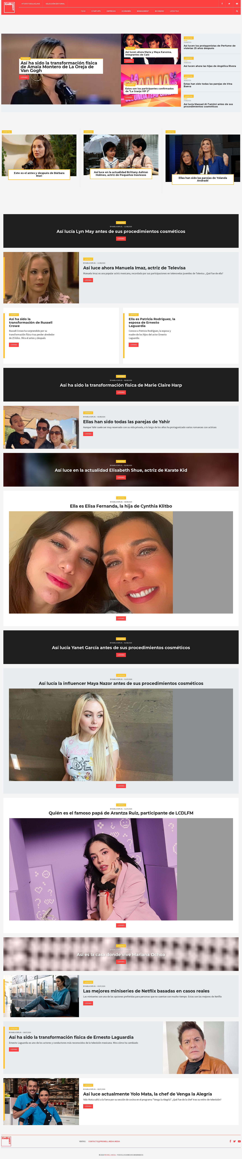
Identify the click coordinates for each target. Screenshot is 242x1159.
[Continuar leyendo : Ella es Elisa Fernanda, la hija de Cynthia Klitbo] (121, 562)
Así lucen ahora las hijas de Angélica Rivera (210, 64)
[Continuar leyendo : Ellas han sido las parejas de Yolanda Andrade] (203, 158)
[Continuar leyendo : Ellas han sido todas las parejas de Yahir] (41, 427)
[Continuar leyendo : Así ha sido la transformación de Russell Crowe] (91, 336)
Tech (83, 11)
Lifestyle (174, 11)
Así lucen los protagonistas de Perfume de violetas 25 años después (210, 46)
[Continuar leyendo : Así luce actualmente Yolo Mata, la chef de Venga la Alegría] (41, 1101)
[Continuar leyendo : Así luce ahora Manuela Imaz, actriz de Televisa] (41, 277)
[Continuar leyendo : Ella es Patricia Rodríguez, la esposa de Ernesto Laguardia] (211, 336)
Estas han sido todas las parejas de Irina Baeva (208, 84)
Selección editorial (55, 3)
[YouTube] (237, 3)
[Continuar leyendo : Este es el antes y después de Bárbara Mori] (39, 155)
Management (143, 11)
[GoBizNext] (9, 7)
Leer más (24, 77)
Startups (96, 11)
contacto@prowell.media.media (104, 1141)
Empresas (111, 11)
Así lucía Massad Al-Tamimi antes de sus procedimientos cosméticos (208, 104)
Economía (126, 11)
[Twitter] (229, 3)
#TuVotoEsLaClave (31, 3)
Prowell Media (110, 1155)
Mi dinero (159, 11)
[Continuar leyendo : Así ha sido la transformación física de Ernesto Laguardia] (201, 1047)
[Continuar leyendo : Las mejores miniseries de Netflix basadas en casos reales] (41, 996)
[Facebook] (222, 3)
